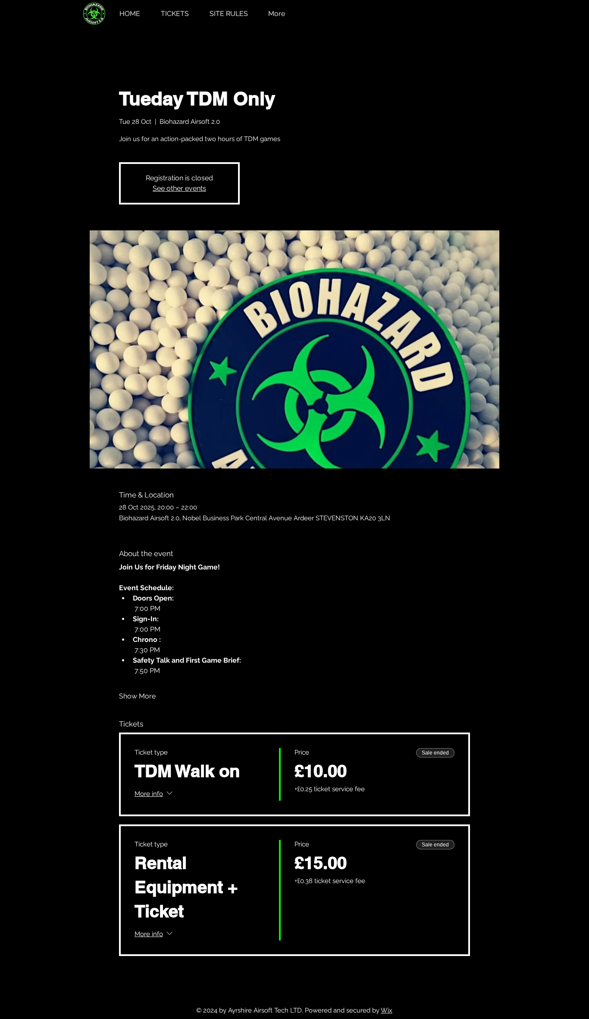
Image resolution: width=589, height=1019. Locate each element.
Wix (386, 1010)
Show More (137, 696)
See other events (179, 188)
